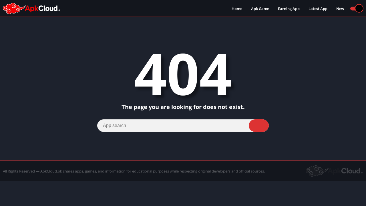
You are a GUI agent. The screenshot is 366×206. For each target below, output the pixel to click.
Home (237, 8)
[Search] (259, 125)
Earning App (289, 8)
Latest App (318, 8)
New (340, 8)
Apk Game (260, 8)
